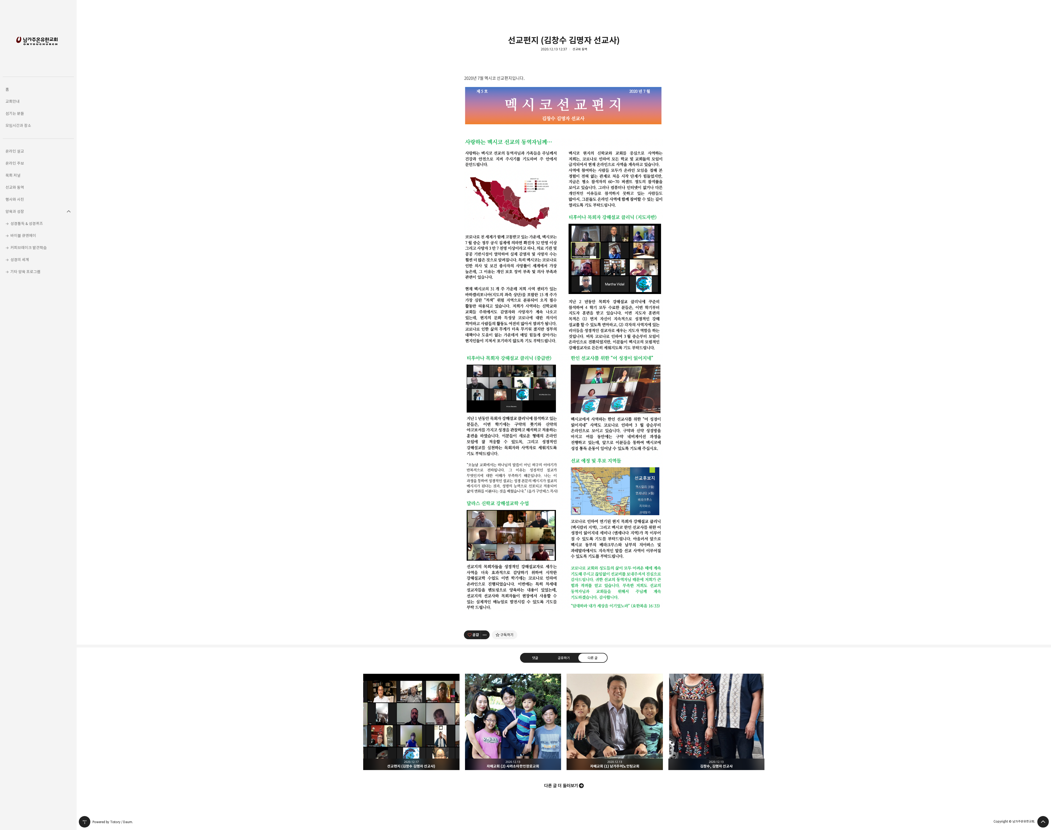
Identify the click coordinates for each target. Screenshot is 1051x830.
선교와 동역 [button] (14, 187)
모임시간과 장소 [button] (18, 125)
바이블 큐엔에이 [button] (23, 235)
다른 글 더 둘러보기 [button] (561, 785)
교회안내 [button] (12, 101)
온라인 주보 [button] (14, 163)
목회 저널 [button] (13, 175)
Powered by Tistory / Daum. (113, 822)
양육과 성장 (68, 212)
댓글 (535, 658)
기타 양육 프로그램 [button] (25, 271)
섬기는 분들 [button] (14, 113)
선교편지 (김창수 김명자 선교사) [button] (411, 722)
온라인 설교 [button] (14, 151)
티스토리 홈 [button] (84, 821)
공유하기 (564, 658)
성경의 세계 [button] (19, 259)
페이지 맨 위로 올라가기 (1043, 821)
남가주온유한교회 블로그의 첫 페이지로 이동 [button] (38, 38)
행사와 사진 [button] (14, 199)
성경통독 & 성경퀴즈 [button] (26, 223)
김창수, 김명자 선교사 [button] (716, 722)
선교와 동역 (580, 49)
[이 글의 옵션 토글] (485, 634)
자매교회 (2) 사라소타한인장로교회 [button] (513, 722)
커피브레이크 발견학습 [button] (28, 247)
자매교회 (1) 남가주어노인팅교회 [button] (615, 722)
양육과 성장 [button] (14, 211)
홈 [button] (7, 89)
